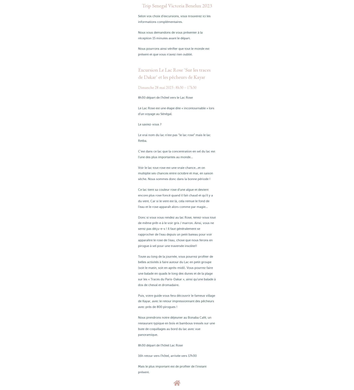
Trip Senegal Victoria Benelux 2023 (177, 5)
